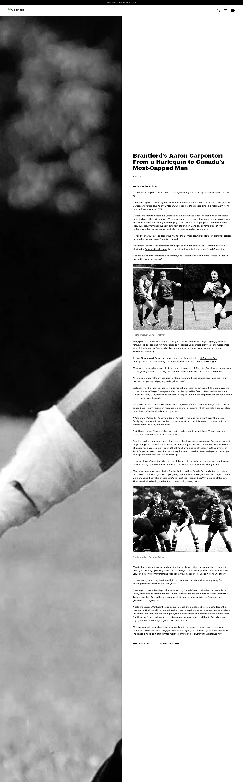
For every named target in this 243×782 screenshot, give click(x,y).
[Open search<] (218, 10)
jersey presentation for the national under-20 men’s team (163, 593)
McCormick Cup (208, 358)
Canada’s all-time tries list (204, 225)
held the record (193, 205)
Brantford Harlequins (156, 249)
